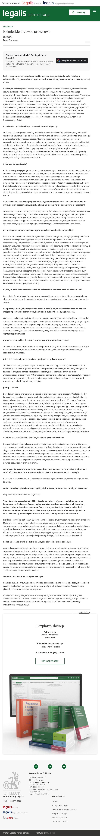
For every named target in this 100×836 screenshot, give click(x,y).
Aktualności (8, 26)
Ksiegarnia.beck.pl (59, 813)
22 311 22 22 (15, 801)
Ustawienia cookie (59, 821)
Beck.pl (55, 801)
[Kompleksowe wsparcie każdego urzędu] (26, 14)
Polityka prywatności (45, 833)
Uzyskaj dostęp (50, 661)
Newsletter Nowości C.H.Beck (64, 809)
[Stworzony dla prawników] (32, 3)
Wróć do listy (84, 612)
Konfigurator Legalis (60, 805)
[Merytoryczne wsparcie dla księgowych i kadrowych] (58, 3)
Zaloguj (81, 12)
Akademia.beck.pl (59, 817)
